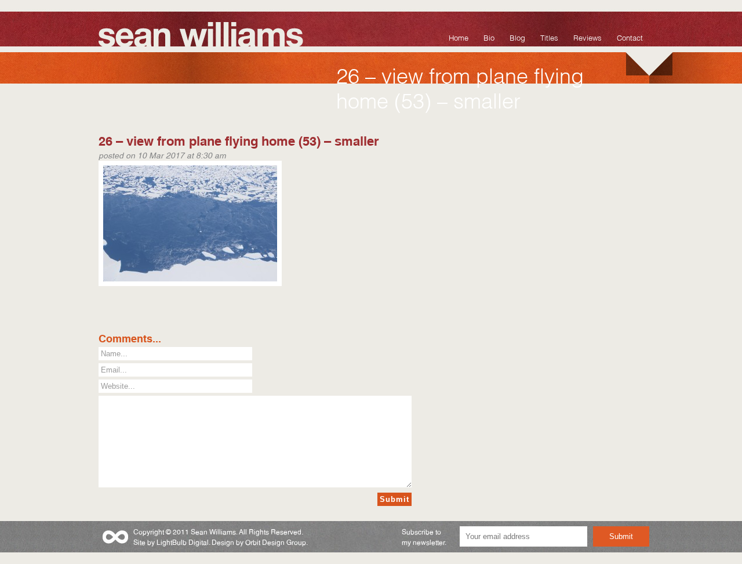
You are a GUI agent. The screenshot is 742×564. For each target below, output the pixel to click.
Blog (517, 37)
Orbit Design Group (275, 541)
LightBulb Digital (183, 541)
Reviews (587, 37)
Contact (630, 37)
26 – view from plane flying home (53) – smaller (239, 139)
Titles (549, 37)
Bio (488, 37)
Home (458, 37)
